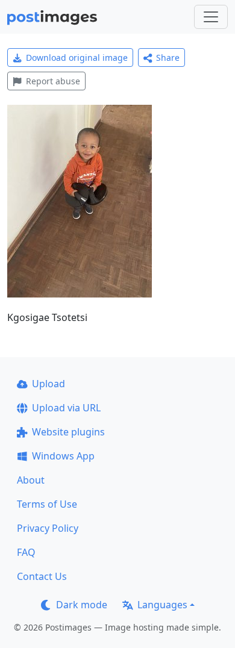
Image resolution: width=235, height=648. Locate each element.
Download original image (77, 57)
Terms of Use (47, 504)
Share (168, 57)
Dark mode (81, 604)
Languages (162, 604)
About (31, 480)
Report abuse (53, 81)
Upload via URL (66, 407)
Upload (48, 383)
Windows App (63, 456)
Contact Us (42, 576)
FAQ (26, 552)
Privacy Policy (47, 528)
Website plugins (68, 431)
